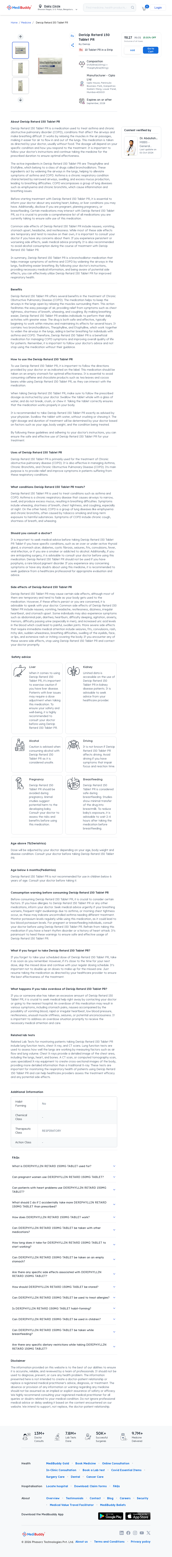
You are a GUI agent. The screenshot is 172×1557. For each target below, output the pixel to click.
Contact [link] (95, 1498)
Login (158, 7)
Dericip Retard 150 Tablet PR (52, 22)
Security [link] (142, 1498)
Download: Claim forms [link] (90, 1486)
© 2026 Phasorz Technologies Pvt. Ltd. (48, 1542)
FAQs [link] (116, 1486)
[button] (143, 7)
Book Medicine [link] (85, 1463)
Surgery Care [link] (55, 1476)
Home (14, 22)
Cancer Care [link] (94, 1476)
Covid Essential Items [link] (126, 1470)
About (26, 1498)
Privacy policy (140, 1541)
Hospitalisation (31, 1486)
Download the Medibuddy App (42, 1514)
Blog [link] (110, 1498)
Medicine (26, 22)
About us (81, 1541)
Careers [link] (125, 1498)
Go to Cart (150, 50)
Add (132, 50)
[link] (19, 7)
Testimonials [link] (74, 1498)
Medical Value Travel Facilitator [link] (72, 1505)
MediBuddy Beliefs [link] (113, 1505)
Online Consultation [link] (115, 1463)
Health (26, 1463)
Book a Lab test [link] (94, 1470)
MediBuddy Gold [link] (57, 1463)
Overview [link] (52, 1498)
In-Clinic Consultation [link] (61, 1470)
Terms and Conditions (109, 1541)
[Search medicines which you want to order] (133, 8)
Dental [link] (75, 1476)
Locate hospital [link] (57, 1486)
